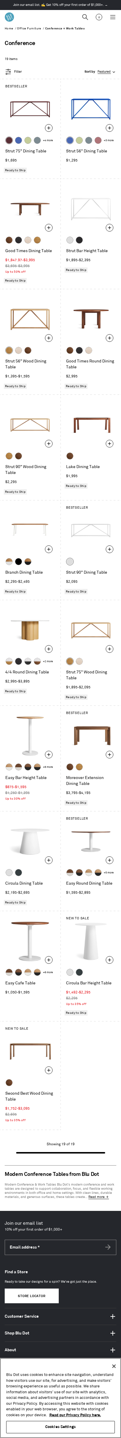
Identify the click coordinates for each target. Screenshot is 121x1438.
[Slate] (79, 240)
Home (9, 28)
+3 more (109, 140)
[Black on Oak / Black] (18, 561)
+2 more (48, 661)
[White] (70, 240)
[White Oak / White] (9, 767)
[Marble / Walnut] (37, 661)
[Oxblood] (9, 140)
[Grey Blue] (37, 140)
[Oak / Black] (28, 561)
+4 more (48, 140)
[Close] (113, 1366)
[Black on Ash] (18, 240)
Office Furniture (29, 28)
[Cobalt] (18, 140)
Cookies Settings (60, 1427)
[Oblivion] (18, 872)
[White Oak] (37, 240)
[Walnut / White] (18, 767)
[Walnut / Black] (28, 767)
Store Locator (31, 1296)
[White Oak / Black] (37, 767)
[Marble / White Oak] (9, 661)
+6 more (48, 767)
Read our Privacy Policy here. (75, 1415)
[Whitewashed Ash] (28, 240)
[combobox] (100, 71)
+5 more (109, 872)
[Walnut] (9, 240)
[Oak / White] (9, 561)
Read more (96, 1197)
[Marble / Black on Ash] (28, 661)
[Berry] (98, 140)
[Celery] (28, 140)
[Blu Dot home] (9, 17)
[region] (60, 1398)
